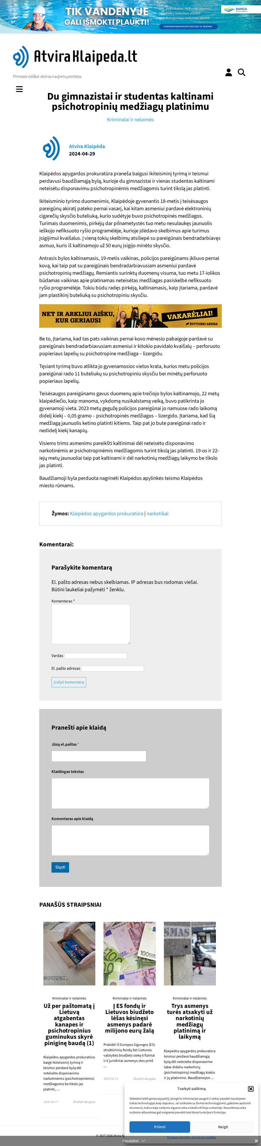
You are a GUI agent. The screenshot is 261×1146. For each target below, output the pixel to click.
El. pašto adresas (65, 668)
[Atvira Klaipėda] (75, 67)
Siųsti (60, 867)
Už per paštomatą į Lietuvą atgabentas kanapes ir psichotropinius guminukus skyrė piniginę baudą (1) (69, 1025)
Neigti (223, 1127)
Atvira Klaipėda (87, 146)
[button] (250, 1088)
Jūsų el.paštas (65, 744)
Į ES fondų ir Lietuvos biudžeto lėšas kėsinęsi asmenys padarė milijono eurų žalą (129, 1018)
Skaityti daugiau (84, 1102)
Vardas (57, 655)
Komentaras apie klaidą (72, 818)
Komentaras (63, 601)
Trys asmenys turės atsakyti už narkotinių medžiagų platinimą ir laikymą (190, 1022)
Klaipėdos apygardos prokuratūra (106, 513)
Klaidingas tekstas (67, 771)
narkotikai (157, 513)
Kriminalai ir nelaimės (130, 119)
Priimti (159, 1127)
